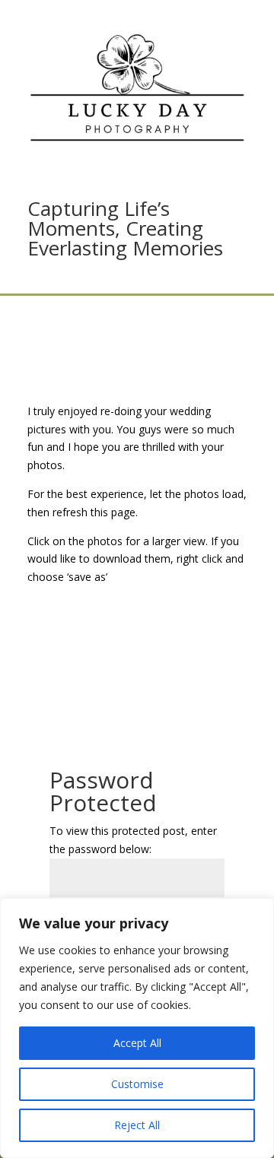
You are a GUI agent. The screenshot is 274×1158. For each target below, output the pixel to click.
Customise (137, 1084)
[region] (137, 1028)
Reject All (137, 1125)
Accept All (137, 1043)
